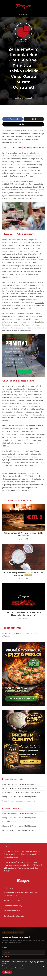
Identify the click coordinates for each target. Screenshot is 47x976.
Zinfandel (35, 291)
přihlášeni (15, 633)
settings (21, 968)
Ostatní (29, 98)
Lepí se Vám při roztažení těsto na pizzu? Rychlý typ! (23, 574)
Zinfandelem (39, 302)
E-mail (5, 957)
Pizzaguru (23, 41)
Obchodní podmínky (12, 911)
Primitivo (5, 153)
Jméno (5, 948)
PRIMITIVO (29, 476)
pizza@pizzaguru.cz (11, 895)
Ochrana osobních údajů (13, 906)
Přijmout (7, 972)
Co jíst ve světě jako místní (14, 916)
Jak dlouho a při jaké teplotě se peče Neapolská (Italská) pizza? (23, 613)
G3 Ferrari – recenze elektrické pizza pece (24, 784)
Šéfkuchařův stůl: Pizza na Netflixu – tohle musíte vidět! (23, 534)
